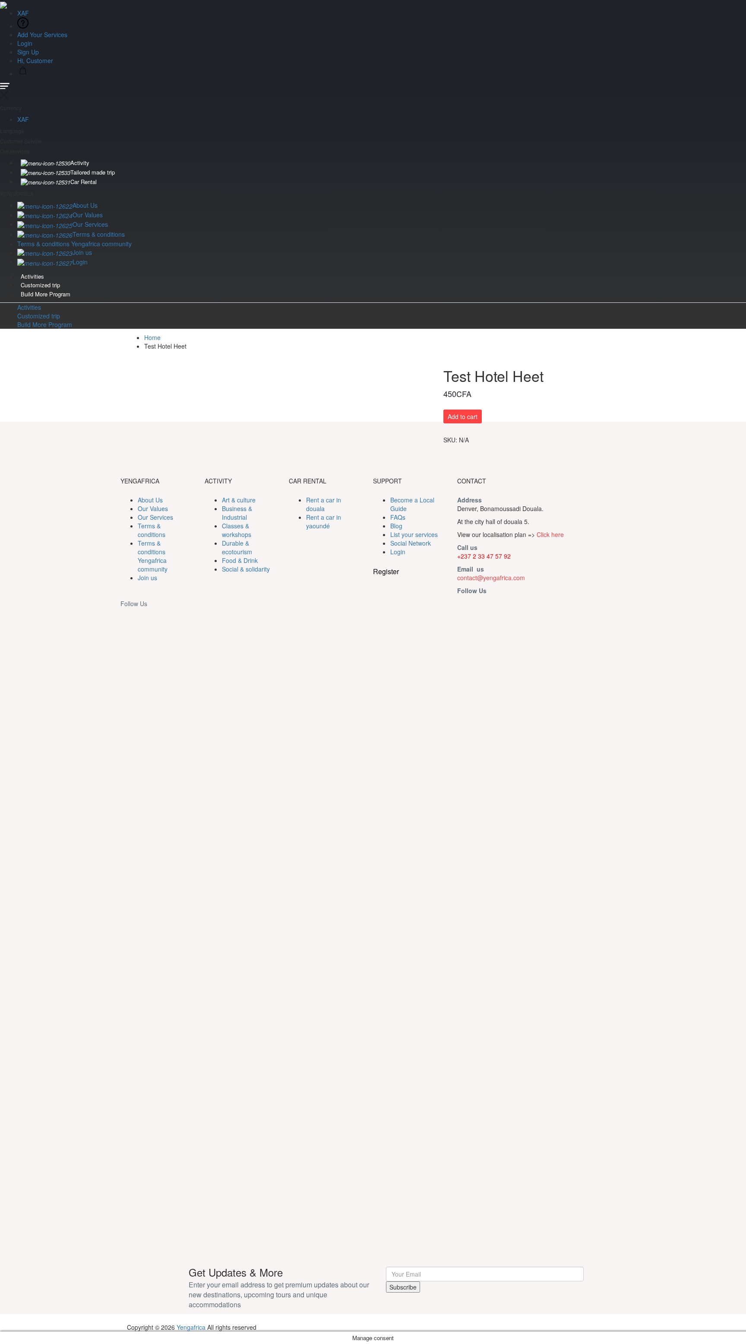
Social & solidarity (246, 569)
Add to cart (462, 416)
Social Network (410, 543)
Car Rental (83, 182)
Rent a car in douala (323, 504)
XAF (24, 13)
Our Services (90, 224)
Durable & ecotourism (237, 547)
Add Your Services (42, 34)
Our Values (88, 214)
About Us (85, 205)
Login (24, 43)
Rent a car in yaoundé (323, 521)
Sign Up (28, 52)
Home (152, 337)
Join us (82, 252)
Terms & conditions (99, 234)
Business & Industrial (237, 512)
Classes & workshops (236, 530)
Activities (32, 276)
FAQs (397, 517)
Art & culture (239, 500)
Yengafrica (191, 1327)
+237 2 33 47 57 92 (484, 556)
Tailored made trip (92, 172)
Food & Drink (240, 560)
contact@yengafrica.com (491, 577)
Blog (396, 525)
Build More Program (45, 294)
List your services (414, 534)
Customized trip (40, 285)
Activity (79, 163)
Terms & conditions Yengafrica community (74, 243)
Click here (550, 534)
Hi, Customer (36, 60)
